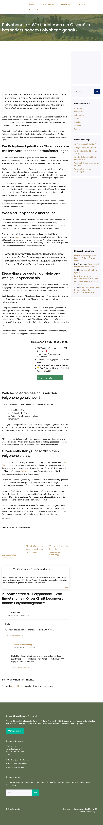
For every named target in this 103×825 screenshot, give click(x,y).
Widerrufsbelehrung (87, 811)
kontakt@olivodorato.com (18, 760)
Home (31, 4)
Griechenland (79, 115)
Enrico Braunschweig (23, 644)
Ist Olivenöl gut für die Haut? (85, 144)
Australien (78, 108)
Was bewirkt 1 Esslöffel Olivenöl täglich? (85, 258)
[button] (50, 377)
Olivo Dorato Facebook (17, 763)
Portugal (77, 125)
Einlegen (24, 471)
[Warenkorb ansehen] (29, 9)
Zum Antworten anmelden (14, 636)
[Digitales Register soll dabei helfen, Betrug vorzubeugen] (36, 541)
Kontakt (82, 4)
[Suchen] (97, 91)
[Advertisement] (87, 211)
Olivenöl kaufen (47, 4)
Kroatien (77, 122)
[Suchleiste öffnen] (38, 9)
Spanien (77, 129)
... (66, 586)
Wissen (7, 518)
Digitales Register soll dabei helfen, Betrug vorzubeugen (35, 549)
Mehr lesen (65, 4)
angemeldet (15, 686)
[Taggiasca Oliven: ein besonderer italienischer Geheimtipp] (59, 541)
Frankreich (78, 112)
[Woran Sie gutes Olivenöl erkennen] (12, 550)
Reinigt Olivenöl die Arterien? (85, 148)
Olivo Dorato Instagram (17, 767)
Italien (76, 118)
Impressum (67, 809)
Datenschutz (78, 809)
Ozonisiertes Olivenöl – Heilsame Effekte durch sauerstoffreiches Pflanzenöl (86, 281)
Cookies (88, 809)
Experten (19, 237)
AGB (95, 809)
